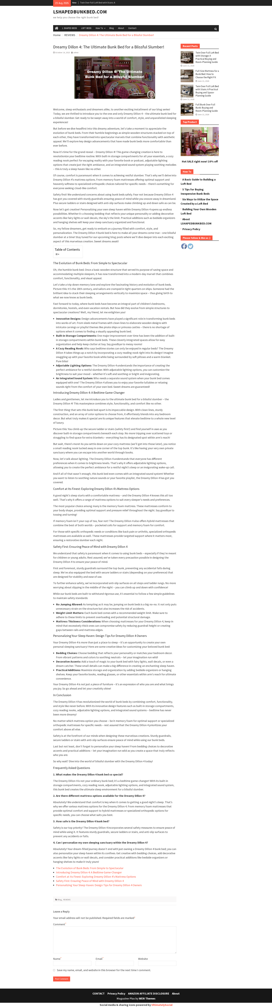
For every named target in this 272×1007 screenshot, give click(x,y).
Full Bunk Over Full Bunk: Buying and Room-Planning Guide (207, 107)
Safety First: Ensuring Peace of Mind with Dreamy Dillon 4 (90, 881)
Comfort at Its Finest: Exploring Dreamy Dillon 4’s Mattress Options (96, 876)
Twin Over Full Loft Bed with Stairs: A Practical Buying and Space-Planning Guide (207, 91)
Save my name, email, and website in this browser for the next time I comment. (104, 970)
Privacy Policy (191, 229)
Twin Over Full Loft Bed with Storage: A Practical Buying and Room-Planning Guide (207, 57)
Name (56, 958)
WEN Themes (147, 998)
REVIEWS (67, 899)
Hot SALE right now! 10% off (200, 161)
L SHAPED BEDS (69, 28)
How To (99, 28)
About (121, 28)
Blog (111, 28)
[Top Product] (200, 155)
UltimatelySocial (161, 1005)
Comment (59, 924)
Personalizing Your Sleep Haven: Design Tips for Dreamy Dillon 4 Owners (99, 885)
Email (99, 958)
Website (143, 958)
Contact (132, 28)
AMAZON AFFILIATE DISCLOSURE (148, 993)
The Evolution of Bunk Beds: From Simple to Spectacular (89, 868)
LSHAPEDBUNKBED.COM (80, 12)
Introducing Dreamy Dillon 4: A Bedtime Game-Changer (89, 872)
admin (75, 52)
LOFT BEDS (86, 28)
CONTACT (99, 993)
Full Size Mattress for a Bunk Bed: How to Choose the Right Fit (207, 74)
